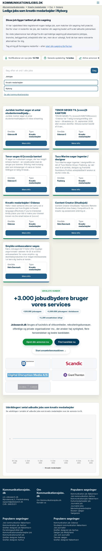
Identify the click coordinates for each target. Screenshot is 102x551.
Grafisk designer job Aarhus (66, 530)
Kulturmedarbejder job (81, 501)
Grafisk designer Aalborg (14, 537)
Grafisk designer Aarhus (13, 540)
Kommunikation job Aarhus (14, 525)
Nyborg (9, 88)
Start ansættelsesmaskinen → (51, 350)
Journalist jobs (77, 506)
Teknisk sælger (60, 537)
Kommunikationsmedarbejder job (17, 532)
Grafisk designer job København (17, 527)
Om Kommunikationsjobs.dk (49, 500)
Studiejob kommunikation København (70, 525)
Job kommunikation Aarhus (83, 496)
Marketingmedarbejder (81, 508)
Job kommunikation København (17, 523)
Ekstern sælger (77, 511)
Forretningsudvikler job (13, 530)
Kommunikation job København (84, 494)
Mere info (26, 143)
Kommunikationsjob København (84, 498)
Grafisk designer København (66, 540)
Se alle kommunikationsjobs (16, 94)
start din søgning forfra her (59, 46)
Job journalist (60, 527)
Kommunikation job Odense (66, 523)
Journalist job (77, 503)
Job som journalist (62, 535)
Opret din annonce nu (37, 342)
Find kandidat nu (67, 342)
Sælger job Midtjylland (64, 532)
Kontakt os (41, 502)
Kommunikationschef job (13, 535)
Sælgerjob (75, 513)
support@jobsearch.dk (13, 502)
